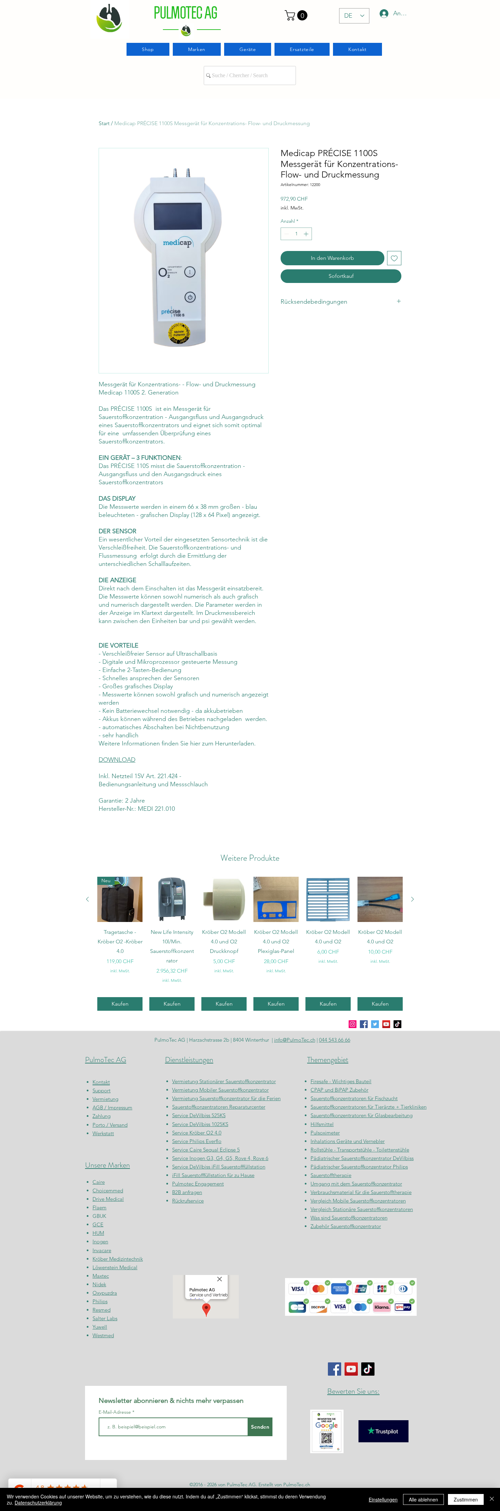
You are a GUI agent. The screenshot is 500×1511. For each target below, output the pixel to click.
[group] (250, 943)
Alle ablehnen (423, 1499)
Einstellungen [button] (383, 1499)
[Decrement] (286, 234)
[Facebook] (364, 1024)
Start (104, 123)
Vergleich (322, 1200)
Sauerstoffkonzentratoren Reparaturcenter (218, 1107)
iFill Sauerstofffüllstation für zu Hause (213, 1175)
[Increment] (306, 234)
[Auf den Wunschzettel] (394, 258)
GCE (98, 1224)
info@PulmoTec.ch (294, 1040)
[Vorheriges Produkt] (87, 899)
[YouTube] (386, 1024)
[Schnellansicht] (172, 899)
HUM (98, 1233)
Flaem (99, 1207)
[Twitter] (375, 1024)
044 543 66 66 (334, 1040)
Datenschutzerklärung (38, 1502)
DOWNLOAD (117, 759)
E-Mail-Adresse (115, 1412)
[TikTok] (397, 1024)
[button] (297, 15)
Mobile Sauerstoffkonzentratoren (369, 1200)
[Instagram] (352, 1024)
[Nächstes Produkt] (413, 899)
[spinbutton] (296, 234)
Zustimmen (466, 1499)
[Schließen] (492, 1499)
